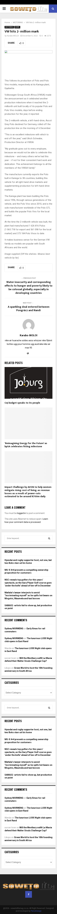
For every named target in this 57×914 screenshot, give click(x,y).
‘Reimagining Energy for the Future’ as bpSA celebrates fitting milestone (26, 445)
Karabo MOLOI (13, 36)
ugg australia (37, 344)
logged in (21, 513)
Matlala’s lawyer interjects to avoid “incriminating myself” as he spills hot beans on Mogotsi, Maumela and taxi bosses (28, 595)
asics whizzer (34, 340)
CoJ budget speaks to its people (22, 403)
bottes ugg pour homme (18, 344)
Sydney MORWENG (14, 628)
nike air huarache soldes (16, 340)
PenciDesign (36, 911)
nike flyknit (47, 340)
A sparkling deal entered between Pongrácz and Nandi (28, 309)
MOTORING (9, 27)
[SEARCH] (49, 538)
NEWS (17, 27)
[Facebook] (28, 894)
